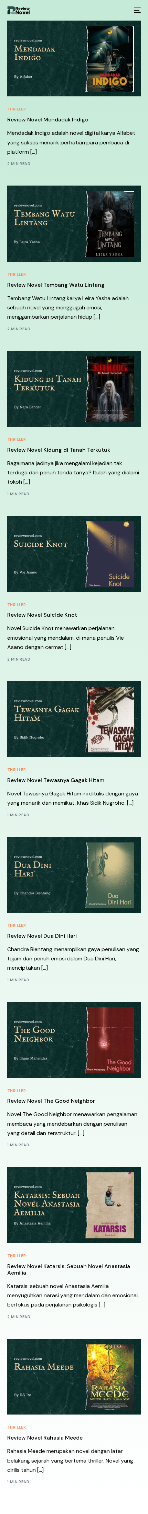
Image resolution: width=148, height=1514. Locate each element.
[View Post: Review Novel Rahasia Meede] (74, 1377)
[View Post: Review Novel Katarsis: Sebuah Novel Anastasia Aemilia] (74, 1205)
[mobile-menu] (137, 10)
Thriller (16, 109)
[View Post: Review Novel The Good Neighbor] (74, 1040)
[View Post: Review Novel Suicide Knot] (74, 554)
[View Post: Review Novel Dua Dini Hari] (74, 875)
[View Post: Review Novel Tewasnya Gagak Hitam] (74, 719)
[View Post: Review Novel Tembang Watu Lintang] (74, 223)
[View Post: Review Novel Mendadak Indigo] (74, 58)
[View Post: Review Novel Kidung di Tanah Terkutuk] (74, 389)
